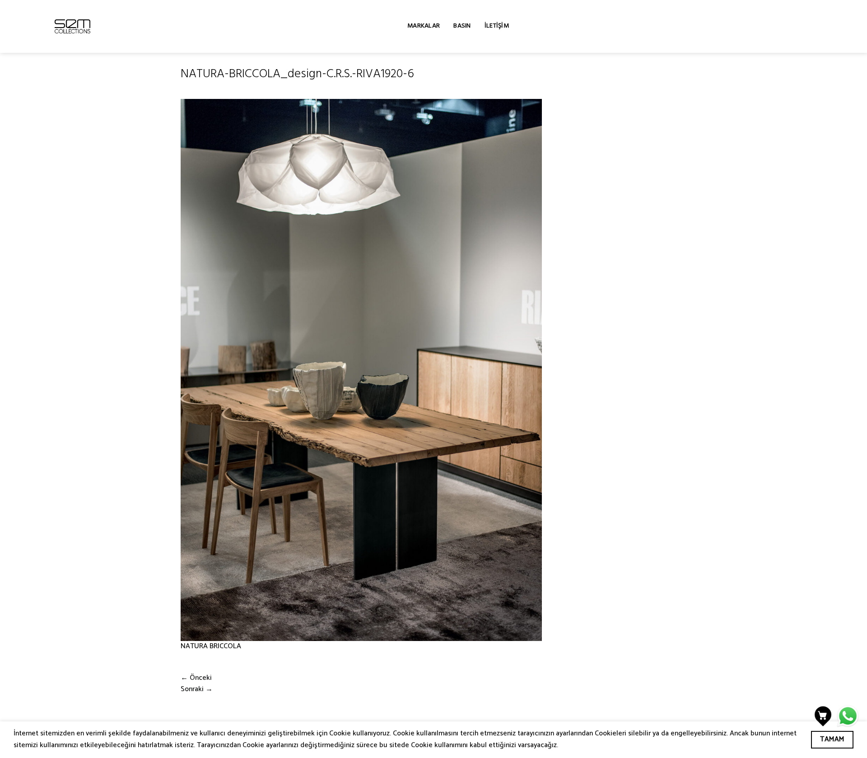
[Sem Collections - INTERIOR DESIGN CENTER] (72, 26)
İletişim (497, 26)
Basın (462, 26)
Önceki (196, 678)
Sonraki (197, 689)
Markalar (423, 26)
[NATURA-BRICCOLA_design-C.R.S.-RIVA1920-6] (361, 370)
